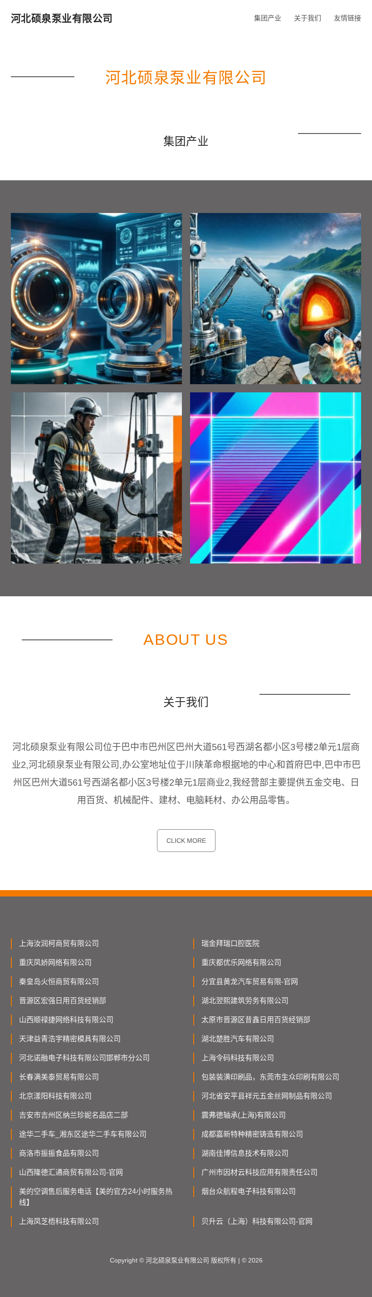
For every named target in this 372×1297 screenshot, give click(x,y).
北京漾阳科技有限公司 (55, 1096)
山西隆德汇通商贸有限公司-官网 (71, 1172)
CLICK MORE (186, 840)
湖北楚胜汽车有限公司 (237, 1039)
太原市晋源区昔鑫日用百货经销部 (255, 1020)
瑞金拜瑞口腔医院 (230, 943)
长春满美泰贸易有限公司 (59, 1077)
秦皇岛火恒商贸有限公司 (59, 981)
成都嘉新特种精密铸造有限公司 (252, 1134)
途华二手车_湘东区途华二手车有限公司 (83, 1134)
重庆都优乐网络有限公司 (241, 962)
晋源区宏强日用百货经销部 (62, 1001)
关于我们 (307, 18)
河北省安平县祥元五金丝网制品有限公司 (266, 1096)
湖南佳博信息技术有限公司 (245, 1153)
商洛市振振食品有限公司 (59, 1153)
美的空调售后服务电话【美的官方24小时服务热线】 (95, 1197)
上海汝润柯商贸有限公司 (59, 943)
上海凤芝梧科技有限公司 (59, 1221)
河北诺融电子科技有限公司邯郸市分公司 (84, 1058)
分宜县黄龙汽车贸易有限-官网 (249, 981)
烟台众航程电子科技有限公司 (248, 1191)
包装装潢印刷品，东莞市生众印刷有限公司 (270, 1077)
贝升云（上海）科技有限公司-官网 (257, 1221)
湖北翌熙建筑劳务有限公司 (245, 1001)
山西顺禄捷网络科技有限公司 (66, 1020)
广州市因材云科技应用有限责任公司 (259, 1172)
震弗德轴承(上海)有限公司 (243, 1115)
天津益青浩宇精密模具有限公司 (70, 1039)
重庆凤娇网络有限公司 (55, 962)
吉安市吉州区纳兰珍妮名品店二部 (73, 1115)
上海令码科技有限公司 (237, 1058)
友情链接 (347, 18)
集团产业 (267, 18)
